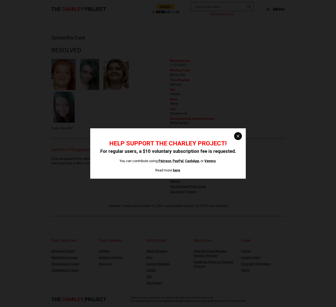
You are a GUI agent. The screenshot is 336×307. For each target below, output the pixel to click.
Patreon (164, 161)
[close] (238, 136)
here (176, 170)
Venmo (210, 161)
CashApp (192, 161)
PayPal (178, 161)
